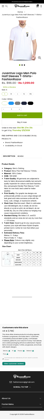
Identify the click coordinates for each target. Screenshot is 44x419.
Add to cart (22, 115)
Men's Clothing (18, 168)
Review (21, 156)
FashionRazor (17, 142)
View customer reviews (14, 363)
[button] (3, 6)
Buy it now (22, 122)
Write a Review (9, 87)
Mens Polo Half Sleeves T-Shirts (24, 171)
